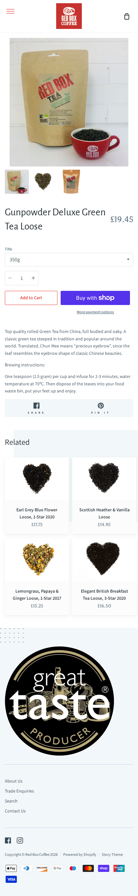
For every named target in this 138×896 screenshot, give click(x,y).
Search (11, 801)
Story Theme (112, 854)
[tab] (17, 182)
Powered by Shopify (79, 854)
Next (131, 126)
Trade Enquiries (19, 791)
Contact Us (15, 811)
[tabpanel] (69, 102)
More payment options (95, 312)
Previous (7, 126)
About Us (13, 781)
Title (8, 249)
